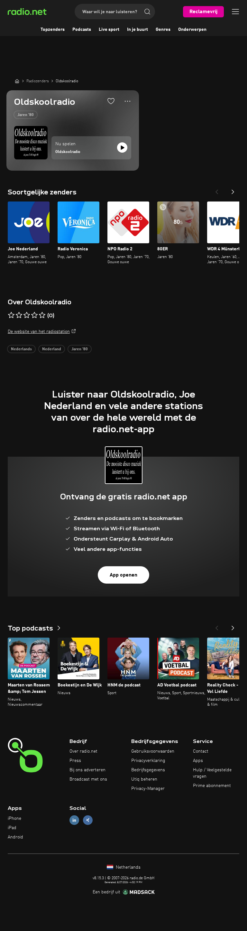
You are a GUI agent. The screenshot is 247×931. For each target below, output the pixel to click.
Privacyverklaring (148, 760)
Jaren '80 (25, 115)
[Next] (232, 190)
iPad (12, 828)
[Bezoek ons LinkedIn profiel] (74, 820)
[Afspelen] (122, 147)
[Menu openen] (235, 11)
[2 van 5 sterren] (19, 315)
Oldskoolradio (67, 152)
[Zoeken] (147, 11)
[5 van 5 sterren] (42, 315)
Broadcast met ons (88, 779)
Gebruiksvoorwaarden (152, 751)
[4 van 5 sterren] (34, 315)
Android (15, 837)
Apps (198, 760)
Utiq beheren (144, 779)
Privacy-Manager (148, 788)
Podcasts (81, 29)
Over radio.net (83, 751)
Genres (163, 29)
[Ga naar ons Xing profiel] (87, 820)
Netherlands (127, 867)
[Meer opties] (127, 101)
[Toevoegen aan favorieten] (111, 101)
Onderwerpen (192, 29)
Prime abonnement (212, 785)
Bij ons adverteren (87, 770)
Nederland (51, 349)
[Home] (17, 81)
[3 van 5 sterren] (27, 315)
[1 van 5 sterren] (11, 315)
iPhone (14, 818)
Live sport (109, 29)
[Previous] (216, 190)
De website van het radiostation (39, 331)
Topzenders (53, 29)
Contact (200, 751)
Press (75, 760)
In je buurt (137, 29)
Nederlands (21, 349)
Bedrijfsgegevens (148, 770)
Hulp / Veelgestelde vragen (212, 773)
